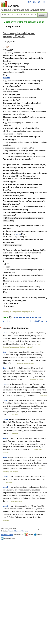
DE (34, 2)
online (18, 234)
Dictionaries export (7, 534)
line (4, 352)
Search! (42, 15)
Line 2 (5, 476)
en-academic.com (10, 4)
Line (5, 333)
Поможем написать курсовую (27, 317)
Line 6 (5, 487)
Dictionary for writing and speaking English (24, 22)
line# (5, 457)
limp (8, 321)
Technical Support (14, 531)
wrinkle (6, 78)
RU (29, 2)
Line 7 (5, 506)
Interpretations (13, 26)
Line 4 (5, 419)
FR (44, 2)
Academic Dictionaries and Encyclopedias (23, 10)
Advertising (24, 531)
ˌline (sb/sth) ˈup (36, 321)
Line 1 (5, 400)
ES (39, 2)
